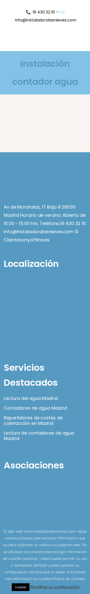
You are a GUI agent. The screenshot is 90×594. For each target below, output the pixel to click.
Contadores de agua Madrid (35, 408)
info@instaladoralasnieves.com (45, 20)
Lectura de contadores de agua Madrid (39, 435)
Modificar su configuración (55, 587)
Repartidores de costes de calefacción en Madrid (33, 420)
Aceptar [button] (20, 587)
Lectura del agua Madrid (31, 398)
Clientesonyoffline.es (27, 240)
